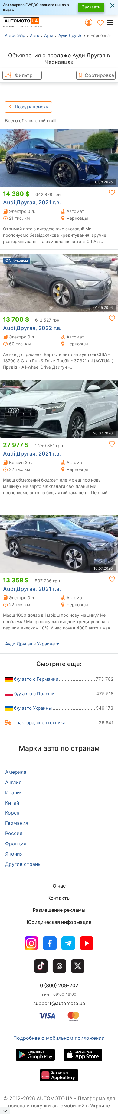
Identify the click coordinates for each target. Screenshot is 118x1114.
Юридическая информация (59, 922)
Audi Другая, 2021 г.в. (32, 202)
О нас (59, 886)
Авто (34, 35)
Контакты (59, 898)
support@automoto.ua (59, 1003)
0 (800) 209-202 (59, 985)
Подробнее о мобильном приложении (59, 1038)
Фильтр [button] (24, 75)
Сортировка (99, 75)
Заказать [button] (91, 6)
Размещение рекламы (59, 910)
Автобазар (15, 35)
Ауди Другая (70, 35)
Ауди (48, 35)
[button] (112, 22)
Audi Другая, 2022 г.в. (32, 328)
